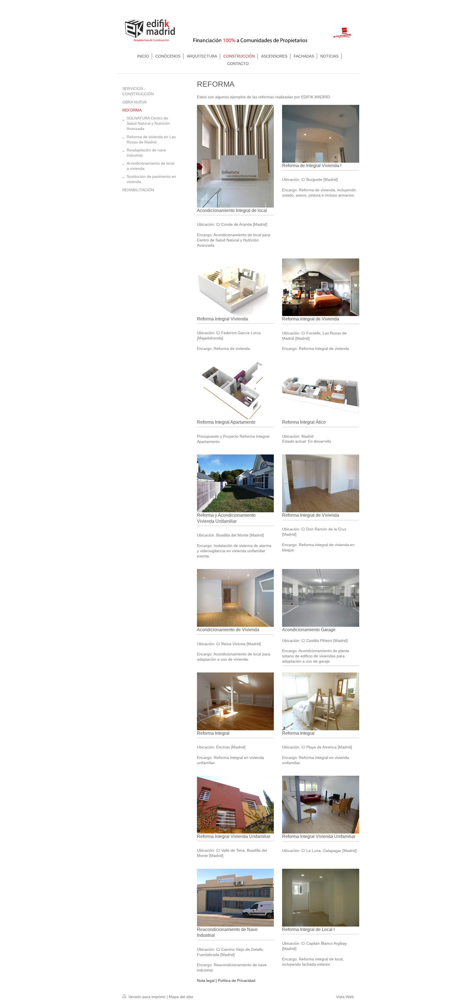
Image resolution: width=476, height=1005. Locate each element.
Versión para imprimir (147, 997)
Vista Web (345, 997)
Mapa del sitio (181, 997)
